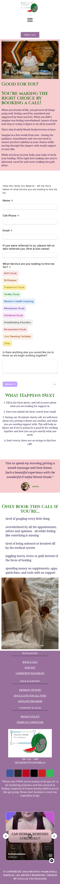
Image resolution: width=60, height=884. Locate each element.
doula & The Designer (31, 878)
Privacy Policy (30, 716)
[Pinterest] (26, 773)
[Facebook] (10, 773)
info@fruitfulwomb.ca (30, 762)
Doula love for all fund (30, 695)
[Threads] (34, 773)
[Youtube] (42, 773)
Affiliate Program (30, 701)
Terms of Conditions (30, 722)
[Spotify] (50, 773)
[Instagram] (18, 773)
